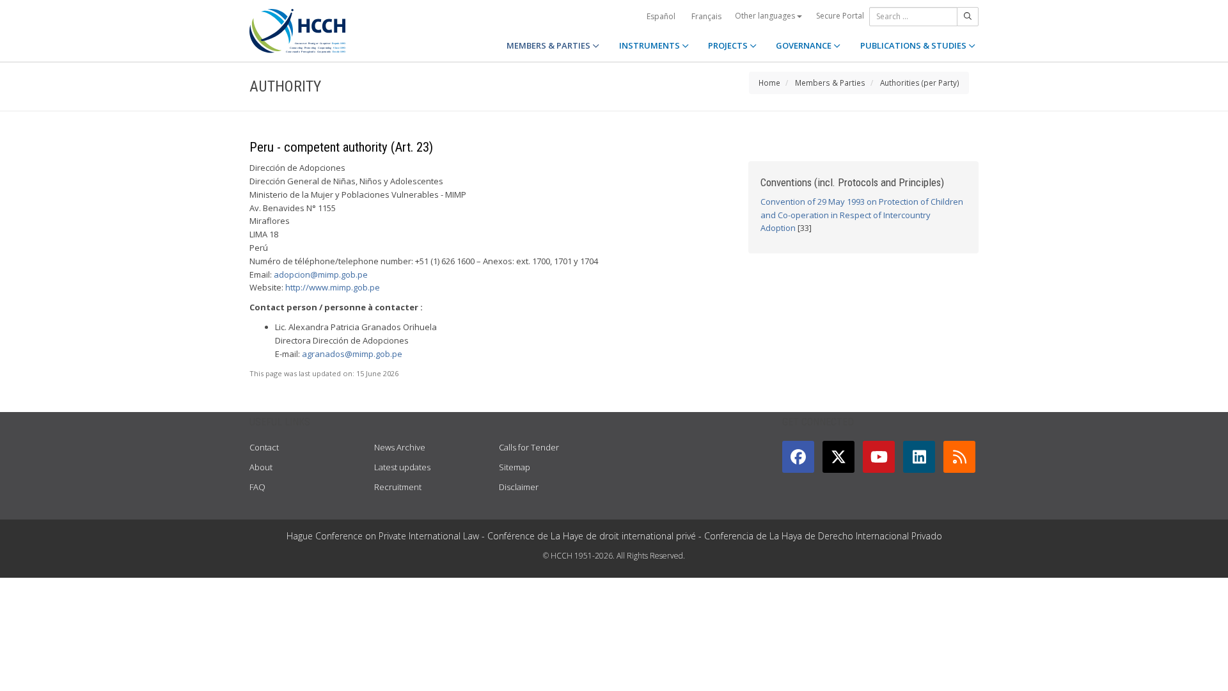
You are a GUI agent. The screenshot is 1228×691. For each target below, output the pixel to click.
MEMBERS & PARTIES (549, 45)
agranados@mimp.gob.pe (352, 354)
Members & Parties (830, 82)
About (260, 467)
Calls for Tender (529, 447)
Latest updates (402, 467)
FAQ (257, 487)
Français (706, 16)
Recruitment (397, 487)
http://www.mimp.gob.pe (332, 287)
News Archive (399, 447)
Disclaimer (519, 487)
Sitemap (514, 467)
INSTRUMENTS (650, 45)
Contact (264, 447)
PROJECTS (729, 45)
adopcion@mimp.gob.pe (321, 274)
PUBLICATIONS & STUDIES (914, 45)
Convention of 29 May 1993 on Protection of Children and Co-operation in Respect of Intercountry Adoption (861, 215)
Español (661, 16)
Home (769, 82)
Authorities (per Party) (919, 82)
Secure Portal (840, 15)
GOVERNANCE (804, 45)
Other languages (766, 15)
